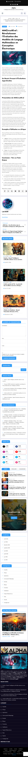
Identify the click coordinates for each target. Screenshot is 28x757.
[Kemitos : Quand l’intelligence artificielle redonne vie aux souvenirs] (14, 249)
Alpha (14, 8)
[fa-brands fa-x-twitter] (12, 4)
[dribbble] (14, 4)
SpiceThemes (14, 754)
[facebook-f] (10, 4)
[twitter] (8, 191)
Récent (5, 469)
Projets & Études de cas (8, 593)
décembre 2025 (7, 545)
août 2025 (6, 550)
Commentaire (22, 469)
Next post (4, 229)
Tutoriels (5, 599)
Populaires (14, 469)
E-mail (3, 345)
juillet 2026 (6, 539)
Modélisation (6, 590)
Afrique (5, 572)
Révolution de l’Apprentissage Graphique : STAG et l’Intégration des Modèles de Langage (13, 231)
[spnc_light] (25, 13)
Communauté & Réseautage (9, 578)
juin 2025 (5, 556)
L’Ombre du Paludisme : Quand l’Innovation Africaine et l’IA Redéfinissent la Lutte (12, 310)
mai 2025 (5, 559)
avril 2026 (6, 542)
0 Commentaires (19, 26)
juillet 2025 (6, 553)
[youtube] (17, 4)
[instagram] (15, 4)
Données (5, 581)
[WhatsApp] (22, 191)
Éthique (5, 584)
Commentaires (4, 325)
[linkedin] (11, 191)
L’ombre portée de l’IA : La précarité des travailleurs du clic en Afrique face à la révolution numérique (13, 284)
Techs (5, 596)
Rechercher (6, 365)
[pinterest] (19, 191)
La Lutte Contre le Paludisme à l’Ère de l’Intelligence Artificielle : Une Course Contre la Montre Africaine (17, 488)
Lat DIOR (5, 211)
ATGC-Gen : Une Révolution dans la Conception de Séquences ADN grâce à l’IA (13, 225)
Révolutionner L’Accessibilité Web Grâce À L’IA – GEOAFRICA (15, 409)
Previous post (5, 223)
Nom (3, 338)
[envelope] (15, 191)
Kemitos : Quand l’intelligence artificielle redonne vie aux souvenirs (13, 258)
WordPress (15, 753)
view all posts (5, 217)
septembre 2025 (7, 547)
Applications (6, 575)
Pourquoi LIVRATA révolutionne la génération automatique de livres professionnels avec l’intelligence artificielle (16, 481)
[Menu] (2, 13)
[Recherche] (21, 13)
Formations (6, 587)
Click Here (14, 517)
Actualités (4, 26)
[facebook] (5, 191)
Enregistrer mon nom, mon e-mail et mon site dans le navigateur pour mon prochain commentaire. (13, 355)
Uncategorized (6, 602)
